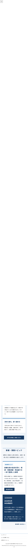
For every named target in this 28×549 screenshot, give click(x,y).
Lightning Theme (14, 545)
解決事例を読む (9, 489)
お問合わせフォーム (5, 540)
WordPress (8, 545)
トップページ (3, 534)
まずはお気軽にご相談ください (14, 437)
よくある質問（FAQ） (5, 537)
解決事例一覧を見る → (20, 524)
